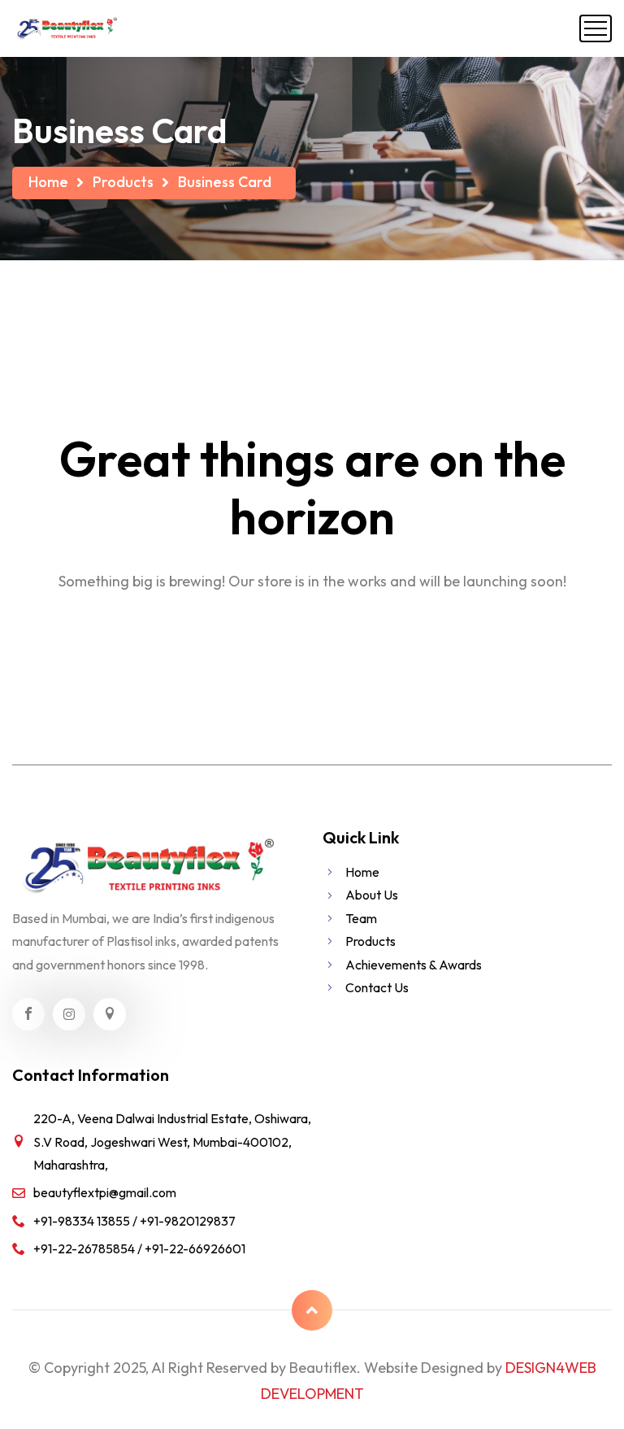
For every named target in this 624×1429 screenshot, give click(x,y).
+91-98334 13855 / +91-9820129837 (134, 1221)
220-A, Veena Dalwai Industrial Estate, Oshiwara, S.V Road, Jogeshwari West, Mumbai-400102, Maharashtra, (172, 1141)
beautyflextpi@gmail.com (104, 1192)
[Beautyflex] (66, 28)
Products (123, 181)
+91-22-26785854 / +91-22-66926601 (139, 1248)
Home (48, 181)
